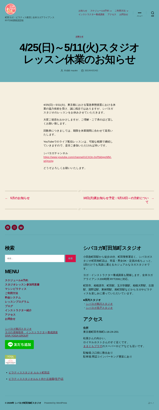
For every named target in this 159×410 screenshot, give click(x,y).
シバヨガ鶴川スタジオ (18, 328)
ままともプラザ (92, 346)
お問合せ (123, 14)
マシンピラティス (16, 288)
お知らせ (83, 10)
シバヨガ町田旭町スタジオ (28, 403)
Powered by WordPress (55, 403)
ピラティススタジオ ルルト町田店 (29, 372)
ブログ (9, 306)
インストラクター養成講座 (91, 14)
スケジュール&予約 (99, 10)
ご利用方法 (120, 10)
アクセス (112, 14)
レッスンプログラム (17, 301)
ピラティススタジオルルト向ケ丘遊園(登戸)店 (36, 378)
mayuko (74, 70)
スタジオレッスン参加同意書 (22, 284)
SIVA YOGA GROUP (16, 335)
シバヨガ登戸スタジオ (99, 307)
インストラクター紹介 (18, 310)
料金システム (13, 297)
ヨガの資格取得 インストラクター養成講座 (31, 332)
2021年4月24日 (91, 70)
